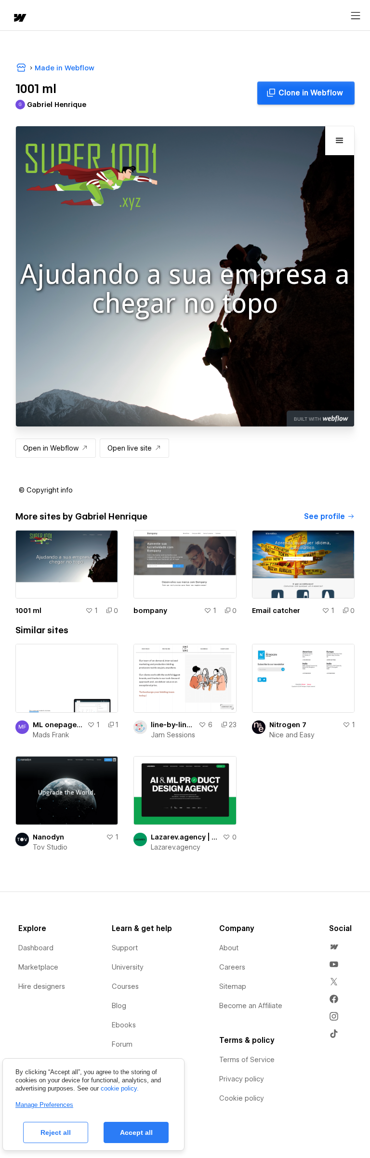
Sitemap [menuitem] (232, 986)
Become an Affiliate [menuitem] (250, 1006)
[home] (19, 18)
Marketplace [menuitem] (38, 967)
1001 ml (28, 610)
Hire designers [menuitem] (41, 986)
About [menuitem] (228, 948)
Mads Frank (51, 735)
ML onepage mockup (58, 725)
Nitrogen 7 (287, 725)
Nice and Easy (292, 735)
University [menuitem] (128, 967)
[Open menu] (355, 16)
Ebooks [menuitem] (124, 1025)
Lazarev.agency (175, 847)
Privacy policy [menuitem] (241, 1079)
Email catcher (276, 610)
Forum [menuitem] (122, 1044)
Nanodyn (48, 837)
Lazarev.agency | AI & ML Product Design (184, 837)
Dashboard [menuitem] (35, 948)
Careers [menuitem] (232, 967)
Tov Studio (50, 847)
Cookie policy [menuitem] (241, 1098)
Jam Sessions (173, 735)
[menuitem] (334, 947)
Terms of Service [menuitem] (247, 1060)
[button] (45, 490)
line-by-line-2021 (172, 725)
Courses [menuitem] (125, 986)
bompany (150, 610)
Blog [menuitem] (119, 1006)
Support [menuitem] (125, 948)
